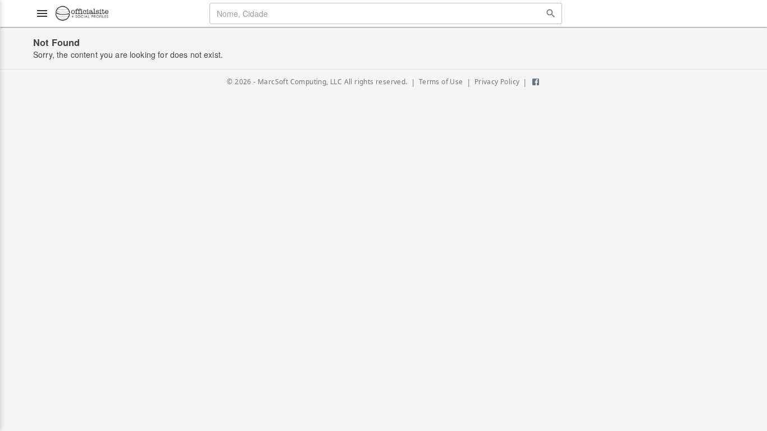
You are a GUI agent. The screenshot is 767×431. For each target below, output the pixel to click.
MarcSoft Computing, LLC (300, 81)
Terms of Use (441, 81)
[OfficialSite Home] (82, 13)
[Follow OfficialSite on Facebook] (535, 81)
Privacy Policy (497, 81)
